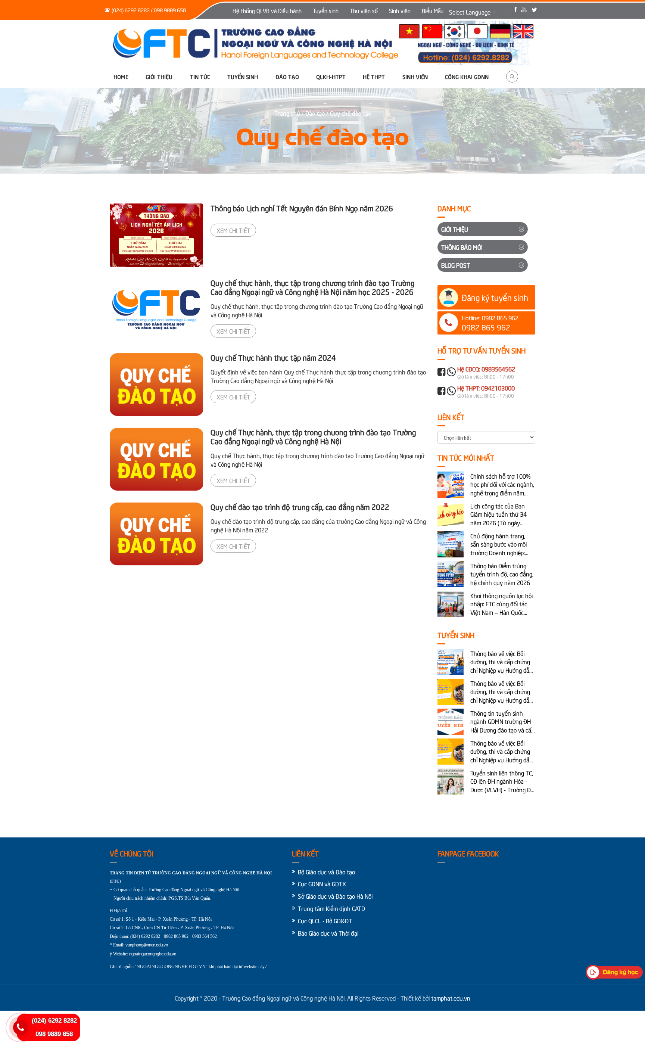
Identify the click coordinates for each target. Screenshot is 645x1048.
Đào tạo (287, 76)
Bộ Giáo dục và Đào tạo (326, 871)
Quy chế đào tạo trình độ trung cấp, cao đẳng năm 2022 (300, 506)
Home (120, 76)
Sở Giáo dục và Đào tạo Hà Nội (335, 896)
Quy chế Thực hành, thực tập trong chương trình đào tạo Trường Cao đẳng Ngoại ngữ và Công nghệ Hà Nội (313, 436)
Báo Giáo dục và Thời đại (328, 933)
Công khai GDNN (467, 76)
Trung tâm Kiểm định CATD (331, 908)
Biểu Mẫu (432, 10)
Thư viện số (364, 10)
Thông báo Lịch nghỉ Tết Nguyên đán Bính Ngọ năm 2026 (302, 208)
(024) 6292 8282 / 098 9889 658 (149, 9)
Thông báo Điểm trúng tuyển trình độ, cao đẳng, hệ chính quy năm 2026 (501, 574)
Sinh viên (400, 10)
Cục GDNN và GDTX (322, 883)
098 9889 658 (54, 1034)
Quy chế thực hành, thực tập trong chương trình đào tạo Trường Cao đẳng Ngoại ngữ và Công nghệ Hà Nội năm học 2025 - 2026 (312, 286)
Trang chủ (288, 113)
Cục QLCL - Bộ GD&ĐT (325, 920)
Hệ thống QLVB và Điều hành (267, 10)
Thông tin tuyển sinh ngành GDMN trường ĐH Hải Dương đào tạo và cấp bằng (502, 721)
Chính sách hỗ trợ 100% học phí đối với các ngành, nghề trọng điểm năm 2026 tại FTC (502, 484)
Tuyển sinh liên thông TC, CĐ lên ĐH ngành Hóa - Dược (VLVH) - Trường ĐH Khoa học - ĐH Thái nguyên (502, 781)
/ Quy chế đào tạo (348, 113)
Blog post (455, 265)
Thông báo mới (462, 247)
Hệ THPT (374, 76)
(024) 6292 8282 (54, 1020)
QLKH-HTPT (331, 76)
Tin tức (200, 76)
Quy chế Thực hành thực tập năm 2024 (273, 357)
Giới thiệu (159, 76)
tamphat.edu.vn (450, 997)
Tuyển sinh (326, 10)
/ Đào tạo (313, 113)
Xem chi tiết (233, 230)
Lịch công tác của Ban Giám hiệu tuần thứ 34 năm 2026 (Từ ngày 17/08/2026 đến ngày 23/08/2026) (498, 514)
